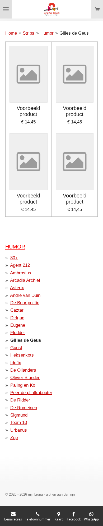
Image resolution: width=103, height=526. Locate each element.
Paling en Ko (22, 385)
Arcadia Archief (25, 280)
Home (11, 33)
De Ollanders (23, 370)
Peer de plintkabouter (31, 392)
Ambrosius (20, 272)
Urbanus (18, 430)
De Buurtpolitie (24, 302)
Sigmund (18, 415)
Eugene (17, 325)
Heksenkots (22, 355)
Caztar (17, 310)
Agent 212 (20, 265)
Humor (47, 33)
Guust (16, 347)
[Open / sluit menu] (6, 9)
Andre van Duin (25, 295)
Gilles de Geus (74, 33)
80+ (14, 257)
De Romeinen (23, 407)
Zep (14, 437)
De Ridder (20, 400)
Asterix (17, 287)
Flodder (17, 332)
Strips (28, 33)
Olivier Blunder (25, 377)
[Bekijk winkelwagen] (97, 9)
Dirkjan (17, 317)
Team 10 (18, 422)
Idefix (15, 362)
